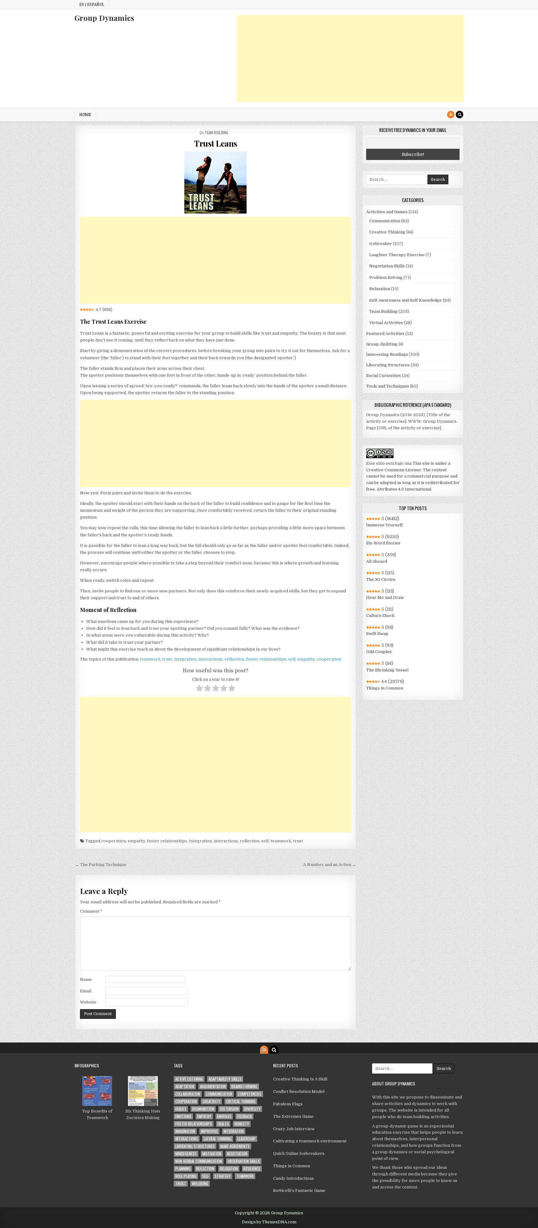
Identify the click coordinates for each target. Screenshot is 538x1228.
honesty (241, 1124)
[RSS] (451, 114)
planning (183, 1169)
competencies (250, 1094)
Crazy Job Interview (293, 1129)
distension (229, 1109)
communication (219, 1094)
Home (85, 114)
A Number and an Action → (329, 864)
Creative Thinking (387, 232)
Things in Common (384, 688)
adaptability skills (225, 1079)
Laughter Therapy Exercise (397, 254)
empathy (306, 659)
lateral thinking (218, 1139)
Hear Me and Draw (385, 597)
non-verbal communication (198, 1161)
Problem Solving (386, 277)
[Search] (459, 114)
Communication (384, 221)
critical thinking (241, 1101)
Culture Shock (380, 615)
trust (167, 659)
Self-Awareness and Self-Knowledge (405, 300)
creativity (211, 1101)
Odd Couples (379, 651)
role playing (185, 1176)
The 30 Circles (380, 579)
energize (224, 1116)
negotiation (237, 1154)
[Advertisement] (350, 58)
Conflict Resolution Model (298, 1091)
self (291, 659)
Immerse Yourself (384, 525)
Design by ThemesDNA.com (269, 1222)
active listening (189, 1079)
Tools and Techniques (387, 386)
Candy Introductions (293, 1178)
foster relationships (266, 659)
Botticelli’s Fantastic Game (299, 1190)
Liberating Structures (388, 365)
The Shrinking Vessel (387, 670)
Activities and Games (387, 211)
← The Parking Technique (100, 864)
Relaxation (379, 288)
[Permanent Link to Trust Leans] (215, 182)
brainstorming (244, 1086)
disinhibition (203, 1109)
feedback (244, 1116)
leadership (246, 1139)
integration (185, 659)
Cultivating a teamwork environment (310, 1141)
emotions (183, 1116)
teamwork (150, 659)
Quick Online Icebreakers (298, 1153)
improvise (209, 1131)
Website (88, 1002)
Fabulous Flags (288, 1104)
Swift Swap (377, 633)
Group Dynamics (104, 18)
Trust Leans (215, 143)
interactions (210, 659)
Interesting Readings (387, 354)
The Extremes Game (293, 1116)
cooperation (329, 659)
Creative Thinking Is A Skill (300, 1079)
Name (86, 979)
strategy (223, 1176)
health (223, 1124)
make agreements (235, 1146)
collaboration (187, 1094)
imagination (185, 1131)
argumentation (213, 1086)
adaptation (184, 1086)
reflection (234, 659)
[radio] (199, 689)
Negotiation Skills (387, 266)
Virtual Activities (386, 322)
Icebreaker (380, 243)
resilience (251, 1169)
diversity (252, 1109)
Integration (200, 841)
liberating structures (195, 1146)
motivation (211, 1154)
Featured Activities (385, 333)
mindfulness (186, 1154)
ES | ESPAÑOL (91, 4)
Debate (180, 1109)
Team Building (216, 132)
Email (85, 991)
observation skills (244, 1161)
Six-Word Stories (383, 543)
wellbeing (200, 1184)
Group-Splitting (382, 344)
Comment (91, 911)
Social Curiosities (383, 375)
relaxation (229, 1169)
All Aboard (376, 561)
